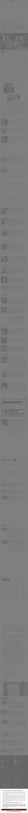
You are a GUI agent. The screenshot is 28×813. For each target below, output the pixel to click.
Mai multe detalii (7, 794)
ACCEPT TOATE (14, 809)
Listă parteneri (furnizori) (5, 807)
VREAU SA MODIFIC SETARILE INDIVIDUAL (14, 811)
